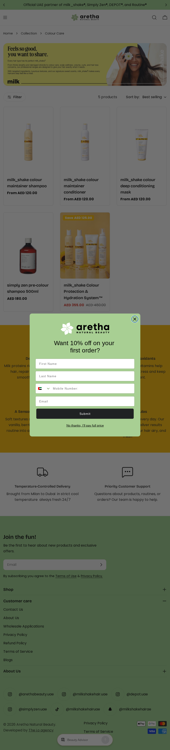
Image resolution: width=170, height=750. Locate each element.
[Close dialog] (134, 319)
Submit (85, 413)
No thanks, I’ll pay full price (85, 425)
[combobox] (43, 388)
